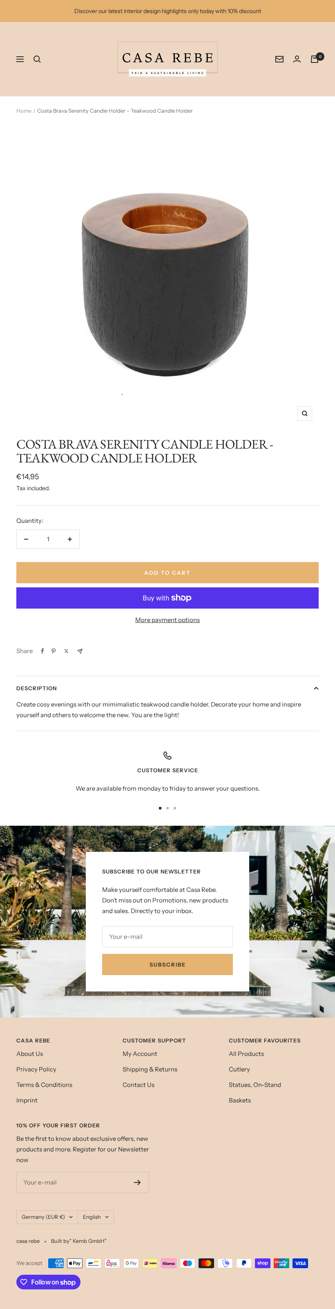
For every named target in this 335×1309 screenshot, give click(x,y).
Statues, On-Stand (255, 1085)
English (92, 1216)
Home (23, 110)
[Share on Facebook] (42, 651)
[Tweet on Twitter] (66, 651)
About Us (29, 1054)
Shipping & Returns (150, 1069)
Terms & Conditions (44, 1085)
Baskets (240, 1100)
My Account (140, 1054)
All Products (246, 1054)
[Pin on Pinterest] (53, 651)
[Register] (137, 1182)
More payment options (167, 620)
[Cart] (314, 59)
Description (36, 688)
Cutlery (239, 1069)
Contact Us (138, 1085)
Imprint (27, 1100)
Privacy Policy (36, 1069)
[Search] (37, 59)
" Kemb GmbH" (88, 1241)
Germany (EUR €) (43, 1216)
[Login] (297, 59)
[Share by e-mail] (80, 651)
